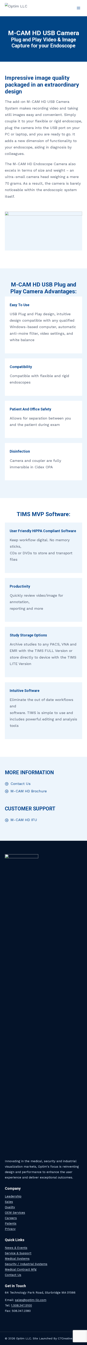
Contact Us (13, 1275)
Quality (10, 1207)
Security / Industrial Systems (26, 1264)
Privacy (10, 1229)
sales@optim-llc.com (30, 1300)
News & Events (16, 1248)
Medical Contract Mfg (21, 1269)
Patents (10, 1223)
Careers (11, 1218)
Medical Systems (17, 1258)
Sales (9, 1202)
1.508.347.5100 (21, 1305)
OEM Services (15, 1212)
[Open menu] (78, 8)
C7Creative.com (68, 1338)
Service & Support (18, 1253)
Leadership (13, 1196)
